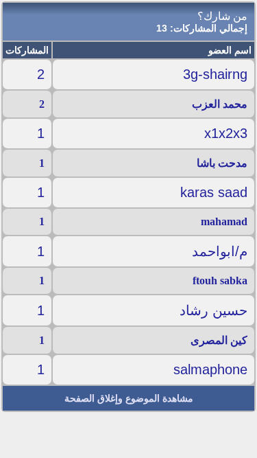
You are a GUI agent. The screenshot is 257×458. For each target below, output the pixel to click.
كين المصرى (219, 340)
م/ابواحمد (219, 251)
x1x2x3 (225, 133)
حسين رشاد (213, 310)
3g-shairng (215, 74)
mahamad (224, 221)
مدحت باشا (222, 163)
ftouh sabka (220, 280)
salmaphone (210, 369)
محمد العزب (219, 104)
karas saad (213, 192)
